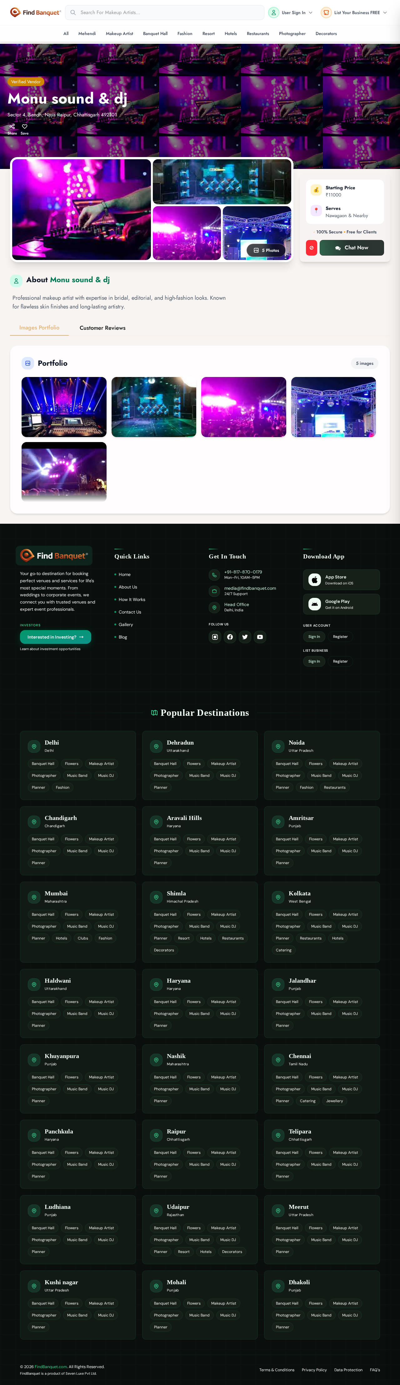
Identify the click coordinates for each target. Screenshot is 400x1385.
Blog (123, 637)
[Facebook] (230, 637)
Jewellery (334, 1100)
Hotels (231, 33)
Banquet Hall (155, 33)
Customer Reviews (103, 328)
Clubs (83, 938)
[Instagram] (215, 637)
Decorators (326, 33)
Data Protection (348, 1369)
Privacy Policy (314, 1369)
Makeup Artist (119, 33)
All (65, 33)
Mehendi (87, 33)
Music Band (77, 775)
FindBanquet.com (51, 1366)
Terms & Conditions (276, 1369)
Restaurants (258, 33)
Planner (38, 787)
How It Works (132, 599)
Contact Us (130, 612)
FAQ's (375, 1369)
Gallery (126, 624)
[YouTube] (260, 637)
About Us (128, 587)
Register (340, 636)
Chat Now (356, 247)
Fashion (185, 33)
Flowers (71, 763)
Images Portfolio (39, 327)
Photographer (292, 33)
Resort (208, 33)
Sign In (314, 636)
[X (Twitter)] (245, 637)
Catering (284, 950)
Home (125, 574)
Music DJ (106, 775)
